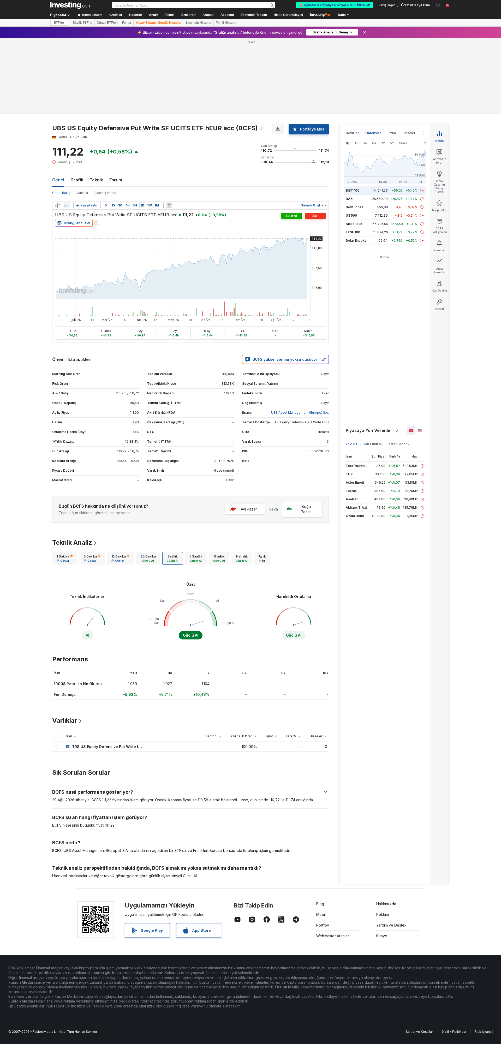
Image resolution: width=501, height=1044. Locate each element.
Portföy (322, 925)
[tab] (64, 558)
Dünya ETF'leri (107, 23)
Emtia (391, 133)
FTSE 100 (353, 232)
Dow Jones (354, 207)
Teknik (96, 179)
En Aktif (351, 444)
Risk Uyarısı (483, 1032)
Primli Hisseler (226, 23)
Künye (381, 936)
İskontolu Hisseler (198, 23)
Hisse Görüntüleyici (288, 15)
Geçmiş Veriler (105, 193)
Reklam (382, 914)
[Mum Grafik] (57, 205)
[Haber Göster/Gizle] (169, 205)
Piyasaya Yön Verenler (369, 430)
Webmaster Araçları (333, 936)
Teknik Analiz (72, 542)
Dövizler (352, 133)
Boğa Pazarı (306, 509)
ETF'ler (59, 23)
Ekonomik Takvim (254, 15)
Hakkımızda (386, 903)
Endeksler (373, 133)
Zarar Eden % (398, 444)
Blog (320, 903)
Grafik (76, 179)
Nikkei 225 (354, 224)
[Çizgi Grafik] (67, 205)
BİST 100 (352, 190)
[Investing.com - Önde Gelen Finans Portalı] (70, 5)
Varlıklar (82, 193)
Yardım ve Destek (391, 925)
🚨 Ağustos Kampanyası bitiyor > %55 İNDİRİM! (334, 5)
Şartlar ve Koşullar (419, 1032)
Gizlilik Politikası (454, 1032)
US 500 (351, 215)
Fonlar (126, 23)
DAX (349, 199)
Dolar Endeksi (356, 240)
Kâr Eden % (373, 444)
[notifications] (438, 4)
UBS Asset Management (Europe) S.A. (300, 412)
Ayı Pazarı (249, 509)
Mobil (321, 914)
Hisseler (408, 133)
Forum (115, 179)
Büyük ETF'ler (82, 23)
